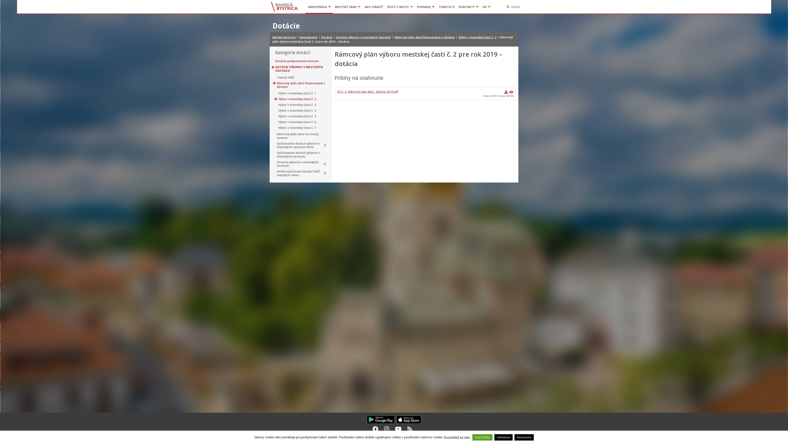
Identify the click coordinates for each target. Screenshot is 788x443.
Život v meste (398, 7)
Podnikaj (424, 7)
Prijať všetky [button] (482, 437)
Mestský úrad (346, 7)
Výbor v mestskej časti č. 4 (297, 110)
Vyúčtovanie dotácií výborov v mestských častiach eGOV (298, 145)
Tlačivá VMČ (285, 77)
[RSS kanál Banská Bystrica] (409, 429)
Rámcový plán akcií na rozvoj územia (297, 135)
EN (485, 7)
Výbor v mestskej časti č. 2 (297, 99)
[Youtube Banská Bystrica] (398, 429)
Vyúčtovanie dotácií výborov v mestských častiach (298, 154)
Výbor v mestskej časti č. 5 (297, 116)
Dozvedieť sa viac (457, 437)
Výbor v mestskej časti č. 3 (297, 105)
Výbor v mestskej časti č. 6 (297, 122)
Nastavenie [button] (524, 437)
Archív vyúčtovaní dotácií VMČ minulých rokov (298, 173)
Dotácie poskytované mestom (297, 61)
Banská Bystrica (284, 6)
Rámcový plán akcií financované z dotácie (301, 85)
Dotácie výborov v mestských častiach (299, 68)
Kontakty (467, 7)
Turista (445, 7)
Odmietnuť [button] (503, 437)
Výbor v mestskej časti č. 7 (297, 128)
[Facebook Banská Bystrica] (375, 429)
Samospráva (317, 7)
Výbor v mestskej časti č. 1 (297, 93)
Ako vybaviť (374, 7)
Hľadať (515, 7)
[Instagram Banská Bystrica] (386, 429)
